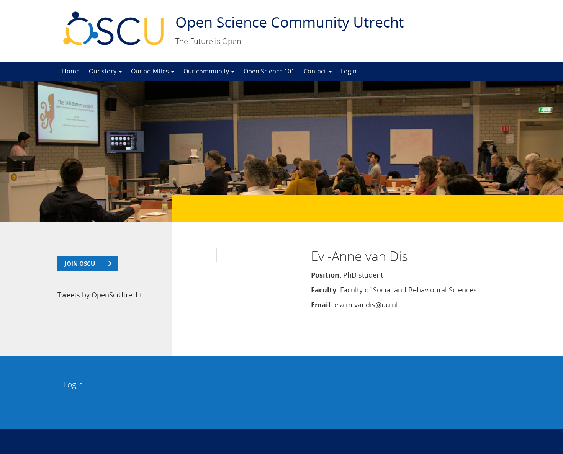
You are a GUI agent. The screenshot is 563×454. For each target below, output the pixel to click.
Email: (321, 304)
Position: (326, 274)
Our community (207, 71)
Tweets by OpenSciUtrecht (99, 294)
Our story (103, 71)
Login (349, 71)
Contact (316, 71)
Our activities (150, 71)
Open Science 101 (269, 71)
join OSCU (80, 263)
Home (71, 71)
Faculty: (324, 289)
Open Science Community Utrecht (289, 22)
